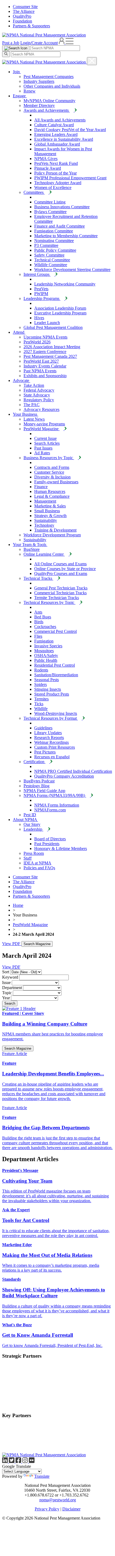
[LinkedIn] (5, 1461)
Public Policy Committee (55, 250)
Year (6, 998)
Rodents (41, 670)
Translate (41, 1476)
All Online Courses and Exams (60, 564)
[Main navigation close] (92, 61)
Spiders (40, 684)
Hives (39, 317)
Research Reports (49, 737)
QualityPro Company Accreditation (64, 776)
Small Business (47, 510)
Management (45, 501)
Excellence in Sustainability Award (63, 139)
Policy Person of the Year (55, 173)
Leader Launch (47, 322)
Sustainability (45, 520)
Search (9, 1003)
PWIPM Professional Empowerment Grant (70, 178)
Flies (38, 636)
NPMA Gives (45, 158)
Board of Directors (50, 839)
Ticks (38, 703)
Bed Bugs (42, 617)
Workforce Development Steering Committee (72, 269)
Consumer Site (25, 6)
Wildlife (41, 708)
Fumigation (43, 641)
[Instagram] (25, 1461)
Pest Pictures (45, 752)
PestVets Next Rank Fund (56, 163)
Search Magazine (37, 944)
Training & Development (55, 530)
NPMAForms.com (50, 810)
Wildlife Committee (50, 264)
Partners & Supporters (31, 26)
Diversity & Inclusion (52, 477)
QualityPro (22, 16)
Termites (41, 699)
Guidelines (43, 728)
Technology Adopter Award (57, 182)
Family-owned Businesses (56, 482)
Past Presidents (46, 843)
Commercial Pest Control (55, 631)
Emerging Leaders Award (56, 134)
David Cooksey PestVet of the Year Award (70, 129)
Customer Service (49, 472)
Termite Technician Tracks (56, 597)
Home (18, 905)
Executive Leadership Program (60, 313)
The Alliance (23, 11)
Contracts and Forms (51, 467)
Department (12, 987)
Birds (38, 621)
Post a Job (10, 42)
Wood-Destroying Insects (55, 713)
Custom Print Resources (54, 747)
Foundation (22, 21)
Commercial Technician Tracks (60, 593)
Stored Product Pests (51, 694)
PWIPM (41, 293)
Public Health (45, 660)
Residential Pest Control (54, 665)
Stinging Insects (47, 689)
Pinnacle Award (47, 168)
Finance (41, 486)
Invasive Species (48, 646)
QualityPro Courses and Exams (60, 573)
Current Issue (45, 438)
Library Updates (48, 732)
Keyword (10, 977)
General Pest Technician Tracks (60, 588)
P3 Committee (46, 245)
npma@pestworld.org (57, 1500)
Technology (44, 525)
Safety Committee (49, 255)
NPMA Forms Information (56, 805)
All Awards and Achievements (60, 120)
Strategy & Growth (50, 515)
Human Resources (49, 491)
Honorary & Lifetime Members (60, 848)
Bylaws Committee (50, 211)
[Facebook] (19, 1461)
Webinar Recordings (51, 742)
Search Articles (47, 443)
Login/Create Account (39, 42)
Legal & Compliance (52, 496)
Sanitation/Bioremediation (56, 675)
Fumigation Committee (53, 231)
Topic (7, 992)
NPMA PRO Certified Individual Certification (73, 771)
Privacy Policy (47, 1509)
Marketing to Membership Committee (66, 235)
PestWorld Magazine (30, 924)
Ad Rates (42, 453)
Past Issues (43, 448)
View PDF (11, 943)
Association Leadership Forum (60, 308)
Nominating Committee (54, 240)
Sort (5, 972)
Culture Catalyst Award (54, 124)
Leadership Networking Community (64, 284)
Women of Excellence (52, 187)
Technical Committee (52, 260)
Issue (6, 982)
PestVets (41, 289)
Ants (38, 612)
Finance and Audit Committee (59, 226)
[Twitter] (12, 1461)
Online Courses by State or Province (65, 568)
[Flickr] (31, 1461)
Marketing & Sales (50, 506)
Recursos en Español (52, 757)
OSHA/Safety (46, 655)
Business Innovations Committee (62, 207)
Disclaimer (71, 1509)
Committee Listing (50, 202)
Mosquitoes (44, 650)
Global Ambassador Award (57, 144)
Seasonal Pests (46, 679)
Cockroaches (45, 626)
